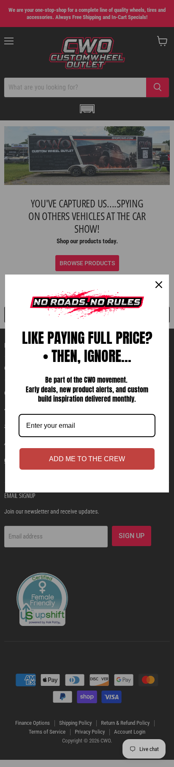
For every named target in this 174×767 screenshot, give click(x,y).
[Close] (159, 285)
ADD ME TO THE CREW (87, 458)
